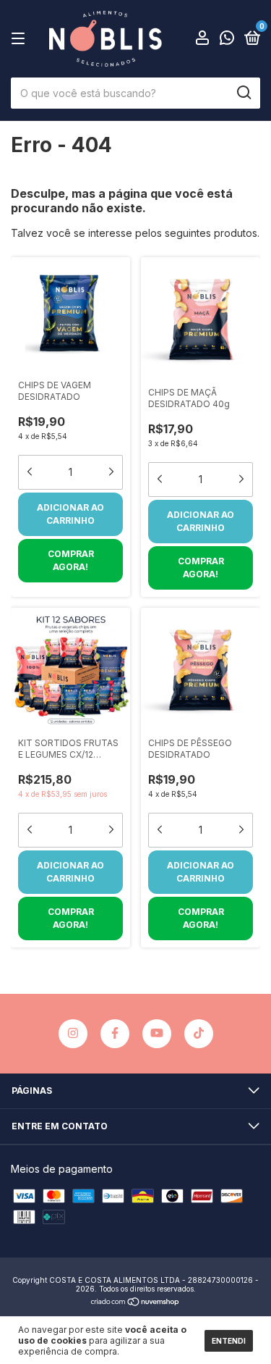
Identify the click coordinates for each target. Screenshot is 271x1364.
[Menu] (20, 38)
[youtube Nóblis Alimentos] (156, 1033)
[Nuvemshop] (135, 1303)
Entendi (229, 1340)
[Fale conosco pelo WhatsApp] (227, 40)
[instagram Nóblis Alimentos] (73, 1033)
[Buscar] (243, 93)
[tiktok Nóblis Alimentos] (198, 1033)
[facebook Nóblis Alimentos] (114, 1033)
